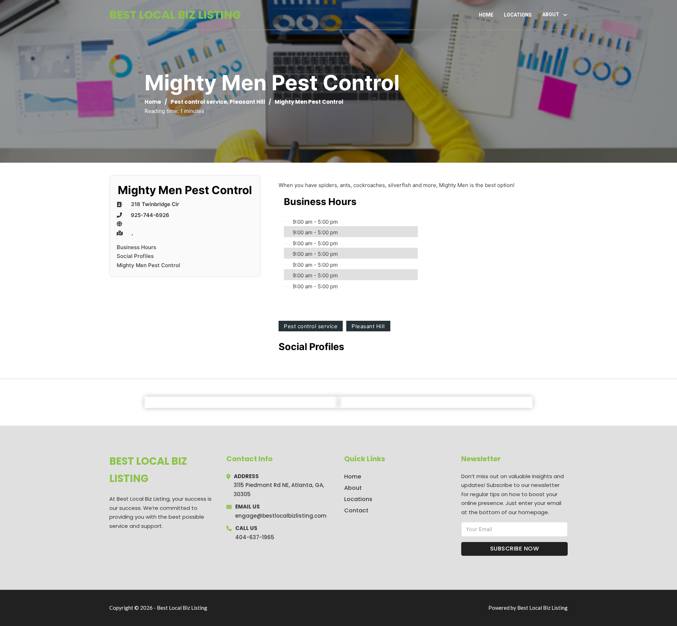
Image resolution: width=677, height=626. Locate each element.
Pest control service (199, 102)
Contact (356, 510)
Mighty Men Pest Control (148, 265)
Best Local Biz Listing (175, 15)
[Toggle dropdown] (565, 14)
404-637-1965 (254, 537)
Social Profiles (135, 256)
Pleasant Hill (247, 102)
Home (486, 15)
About (353, 488)
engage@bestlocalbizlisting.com (281, 515)
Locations (518, 15)
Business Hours (136, 247)
